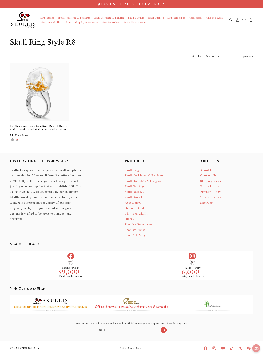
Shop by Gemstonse (138, 224)
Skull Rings (132, 170)
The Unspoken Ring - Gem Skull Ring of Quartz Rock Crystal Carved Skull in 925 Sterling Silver (38, 128)
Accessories (133, 202)
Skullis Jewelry (136, 348)
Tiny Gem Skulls (136, 213)
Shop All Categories (139, 235)
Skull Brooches (135, 197)
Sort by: (197, 56)
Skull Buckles (134, 192)
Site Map (206, 202)
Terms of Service (212, 197)
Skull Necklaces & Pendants (144, 175)
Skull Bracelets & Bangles (143, 181)
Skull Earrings (134, 186)
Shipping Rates (210, 181)
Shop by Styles (135, 229)
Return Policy (209, 186)
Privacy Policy (210, 192)
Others (129, 219)
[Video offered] (17, 139)
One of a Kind (134, 208)
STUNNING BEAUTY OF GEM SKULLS (131, 4)
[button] (231, 20)
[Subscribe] (164, 330)
